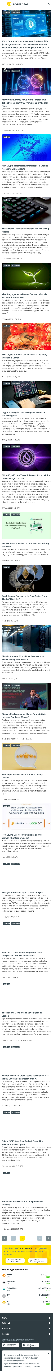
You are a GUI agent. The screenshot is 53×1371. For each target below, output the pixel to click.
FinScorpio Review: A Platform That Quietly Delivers (22, 776)
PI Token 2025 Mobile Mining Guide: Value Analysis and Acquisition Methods (22, 954)
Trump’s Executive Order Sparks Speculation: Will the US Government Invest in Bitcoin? (25, 1077)
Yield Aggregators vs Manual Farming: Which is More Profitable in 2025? (24, 296)
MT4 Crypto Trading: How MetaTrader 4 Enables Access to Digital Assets (25, 167)
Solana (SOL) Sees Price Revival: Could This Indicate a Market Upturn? (22, 1143)
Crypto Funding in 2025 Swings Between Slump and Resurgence (24, 414)
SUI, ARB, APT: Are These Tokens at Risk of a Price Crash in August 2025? (26, 477)
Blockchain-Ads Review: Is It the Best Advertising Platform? (25, 545)
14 (40, 1238)
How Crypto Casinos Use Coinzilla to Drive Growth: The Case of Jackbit (22, 836)
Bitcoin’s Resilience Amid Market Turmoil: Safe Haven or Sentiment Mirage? (24, 715)
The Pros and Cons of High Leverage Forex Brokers (22, 1014)
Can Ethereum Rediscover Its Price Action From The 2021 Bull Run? (24, 597)
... (31, 1238)
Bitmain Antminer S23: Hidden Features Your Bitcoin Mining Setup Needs (23, 658)
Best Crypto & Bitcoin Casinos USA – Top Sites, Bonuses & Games (24, 356)
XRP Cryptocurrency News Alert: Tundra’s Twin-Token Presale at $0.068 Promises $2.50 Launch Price (25, 102)
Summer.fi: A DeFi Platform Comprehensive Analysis (22, 1203)
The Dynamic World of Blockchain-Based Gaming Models (25, 230)
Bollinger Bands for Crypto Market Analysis (22, 892)
